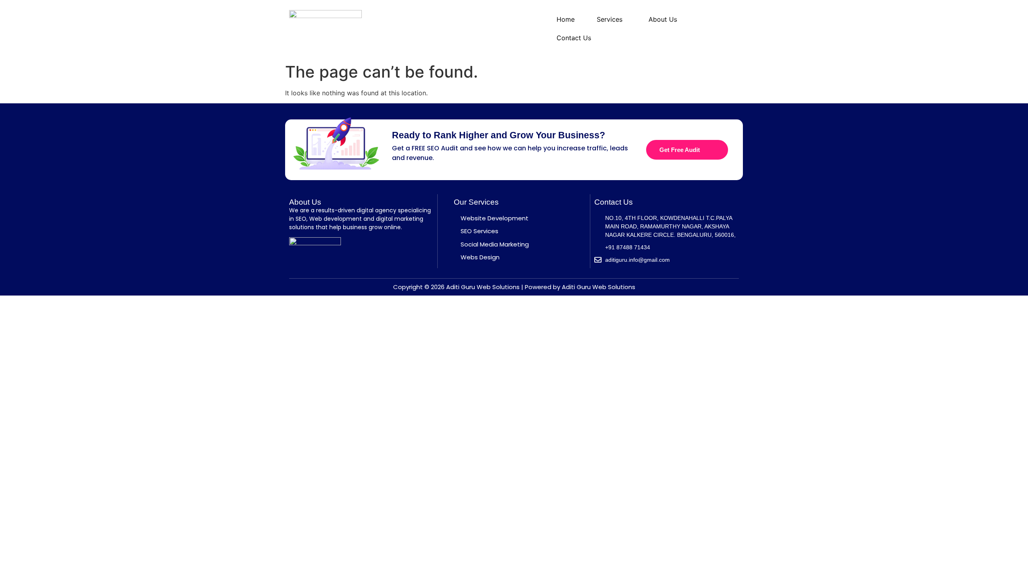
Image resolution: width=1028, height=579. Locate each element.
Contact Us (574, 38)
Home (566, 19)
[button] (611, 19)
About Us (663, 19)
